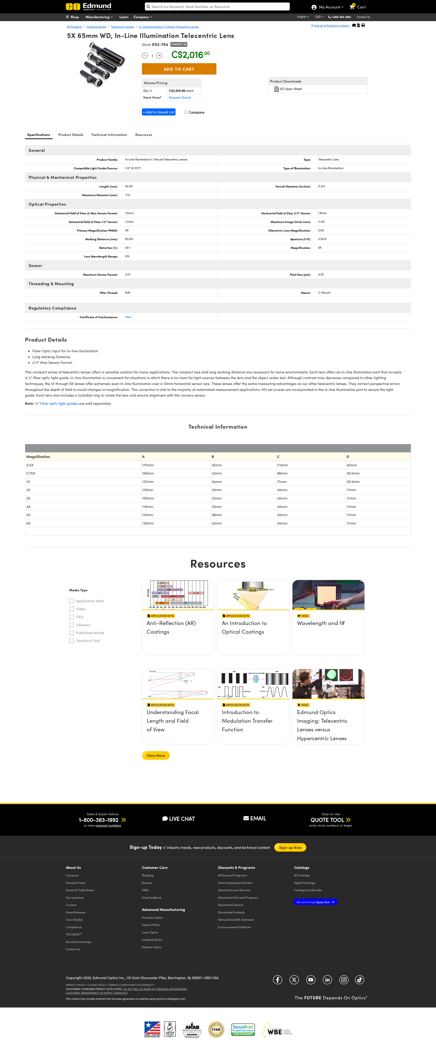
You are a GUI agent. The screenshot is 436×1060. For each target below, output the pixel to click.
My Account (329, 7)
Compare (196, 112)
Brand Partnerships (79, 942)
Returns (147, 883)
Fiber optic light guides (59, 403)
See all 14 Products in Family (332, 25)
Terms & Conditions (122, 985)
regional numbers (108, 825)
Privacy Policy (76, 985)
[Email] (354, 25)
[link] (359, 3)
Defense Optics (152, 947)
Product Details (71, 134)
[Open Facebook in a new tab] (277, 981)
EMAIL (258, 818)
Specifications (38, 134)
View (128, 317)
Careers (71, 905)
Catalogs (302, 875)
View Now (178, 635)
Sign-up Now (290, 847)
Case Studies (74, 919)
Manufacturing (98, 16)
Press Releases (76, 912)
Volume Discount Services (234, 890)
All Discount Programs (232, 875)
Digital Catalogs (304, 883)
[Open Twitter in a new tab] (294, 981)
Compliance (74, 927)
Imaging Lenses (96, 26)
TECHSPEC (74, 934)
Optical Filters (151, 925)
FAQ (79, 616)
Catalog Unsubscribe (308, 890)
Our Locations (75, 897)
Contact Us (363, 17)
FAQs (145, 890)
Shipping (148, 875)
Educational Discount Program (238, 897)
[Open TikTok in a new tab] (359, 981)
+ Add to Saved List (158, 112)
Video (81, 608)
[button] (342, 17)
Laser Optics (150, 932)
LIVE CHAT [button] (182, 818)
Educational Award (230, 905)
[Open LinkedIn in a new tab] (327, 981)
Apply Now (314, 902)
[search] (217, 6)
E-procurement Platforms (234, 927)
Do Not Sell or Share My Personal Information (155, 989)
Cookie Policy (97, 985)
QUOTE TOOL (327, 819)
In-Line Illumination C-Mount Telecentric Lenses (169, 26)
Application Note (90, 600)
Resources (143, 134)
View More (156, 755)
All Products (74, 26)
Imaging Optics (152, 939)
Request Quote (180, 97)
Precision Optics (152, 917)
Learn (124, 16)
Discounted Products (231, 912)
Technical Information (109, 134)
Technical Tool (88, 640)
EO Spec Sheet (290, 89)
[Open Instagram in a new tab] (344, 981)
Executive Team (76, 883)
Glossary (83, 624)
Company (142, 16)
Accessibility (145, 985)
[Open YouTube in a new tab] (311, 981)
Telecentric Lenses (122, 26)
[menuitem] (77, 17)
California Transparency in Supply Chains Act (97, 993)
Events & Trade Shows (80, 890)
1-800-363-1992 (341, 17)
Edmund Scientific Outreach (236, 919)
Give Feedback (151, 897)
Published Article (90, 632)
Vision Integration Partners (235, 883)
